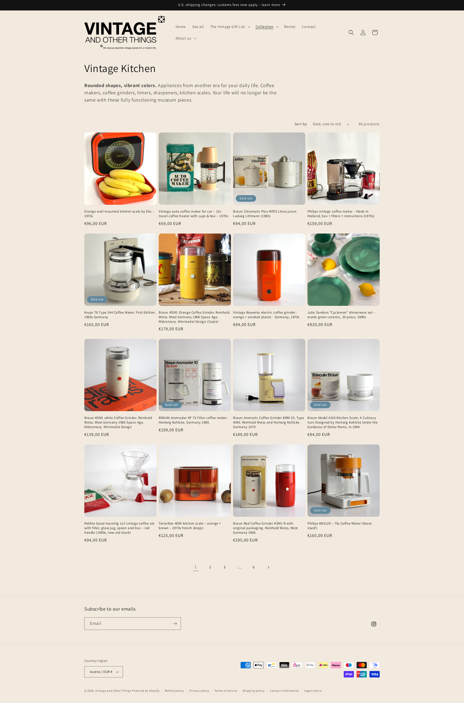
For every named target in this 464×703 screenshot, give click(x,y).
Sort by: (301, 123)
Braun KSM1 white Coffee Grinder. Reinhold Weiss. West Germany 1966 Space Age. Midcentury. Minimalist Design (118, 422)
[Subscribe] (175, 623)
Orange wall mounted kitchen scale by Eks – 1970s (119, 213)
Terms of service (226, 691)
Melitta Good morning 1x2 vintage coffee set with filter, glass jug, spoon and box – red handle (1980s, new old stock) (119, 528)
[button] (229, 26)
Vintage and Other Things (113, 691)
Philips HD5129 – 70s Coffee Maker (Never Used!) (339, 525)
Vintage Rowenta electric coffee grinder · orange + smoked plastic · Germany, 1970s (266, 314)
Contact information (284, 691)
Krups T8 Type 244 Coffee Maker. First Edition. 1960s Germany (120, 314)
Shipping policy (253, 691)
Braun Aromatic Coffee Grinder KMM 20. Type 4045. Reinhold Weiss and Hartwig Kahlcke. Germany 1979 (268, 422)
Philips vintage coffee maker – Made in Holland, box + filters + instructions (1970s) (341, 213)
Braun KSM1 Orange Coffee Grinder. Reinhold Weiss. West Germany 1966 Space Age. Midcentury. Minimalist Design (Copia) (194, 317)
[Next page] (268, 567)
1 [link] (196, 567)
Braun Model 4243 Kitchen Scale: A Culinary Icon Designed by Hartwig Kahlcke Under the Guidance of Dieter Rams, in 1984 (342, 422)
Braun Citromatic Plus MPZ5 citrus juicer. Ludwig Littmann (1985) (265, 213)
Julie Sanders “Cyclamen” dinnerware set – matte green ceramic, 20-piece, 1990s (341, 314)
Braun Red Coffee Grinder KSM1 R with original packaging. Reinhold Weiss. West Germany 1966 (265, 528)
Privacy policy (199, 691)
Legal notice (312, 691)
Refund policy (174, 691)
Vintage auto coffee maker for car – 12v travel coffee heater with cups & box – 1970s (193, 213)
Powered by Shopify (146, 691)
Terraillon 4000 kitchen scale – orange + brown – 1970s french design (190, 525)
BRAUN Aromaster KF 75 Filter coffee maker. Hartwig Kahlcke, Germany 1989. (193, 420)
